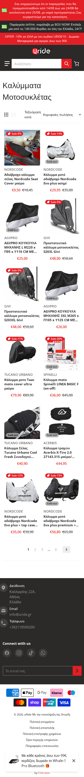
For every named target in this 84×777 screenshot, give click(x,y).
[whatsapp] (43, 653)
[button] (7, 63)
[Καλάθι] (76, 63)
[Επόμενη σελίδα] (66, 549)
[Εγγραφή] (77, 671)
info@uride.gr (20, 614)
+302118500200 (22, 627)
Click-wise (44, 773)
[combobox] (42, 63)
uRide (27, 714)
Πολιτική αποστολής (42, 728)
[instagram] (19, 653)
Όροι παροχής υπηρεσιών (42, 740)
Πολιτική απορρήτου (42, 722)
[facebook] (7, 653)
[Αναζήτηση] (66, 63)
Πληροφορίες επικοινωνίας (42, 746)
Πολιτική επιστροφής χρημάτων (42, 734)
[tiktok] (31, 653)
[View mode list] (14, 114)
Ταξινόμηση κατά (33, 114)
